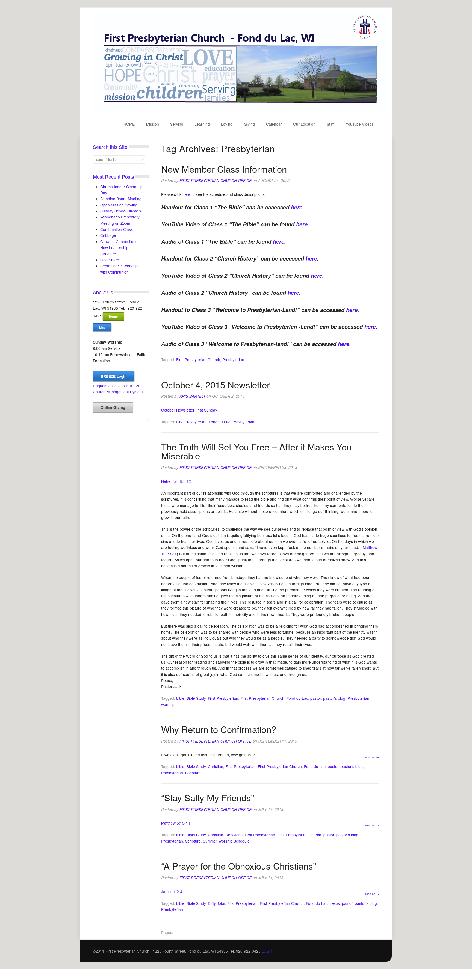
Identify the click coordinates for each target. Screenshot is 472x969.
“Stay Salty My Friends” (207, 797)
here (186, 194)
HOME (129, 124)
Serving (176, 124)
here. (294, 292)
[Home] (240, 109)
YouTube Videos (360, 124)
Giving (249, 124)
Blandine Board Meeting (120, 198)
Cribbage (108, 235)
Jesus (335, 903)
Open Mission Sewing (118, 205)
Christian (215, 766)
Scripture (193, 772)
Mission (152, 124)
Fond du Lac (219, 421)
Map (102, 327)
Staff (330, 124)
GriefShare (109, 259)
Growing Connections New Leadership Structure (118, 247)
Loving (226, 124)
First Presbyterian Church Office (215, 180)
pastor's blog (334, 698)
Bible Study (196, 698)
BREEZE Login (113, 376)
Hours (113, 316)
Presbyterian (233, 359)
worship (168, 704)
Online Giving (113, 407)
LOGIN (267, 951)
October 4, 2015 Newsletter (215, 384)
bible (180, 698)
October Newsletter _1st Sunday (189, 410)
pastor (315, 698)
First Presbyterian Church (198, 359)
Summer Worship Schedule (226, 841)
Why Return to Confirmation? (218, 729)
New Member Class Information (224, 168)
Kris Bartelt (192, 396)
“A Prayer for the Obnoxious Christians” (238, 865)
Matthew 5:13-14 (175, 823)
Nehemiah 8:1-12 (176, 481)
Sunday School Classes (120, 211)
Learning (202, 124)
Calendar (274, 124)
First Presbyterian (191, 421)
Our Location (304, 124)
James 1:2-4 (171, 891)
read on (372, 757)
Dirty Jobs (234, 834)
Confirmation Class (116, 229)
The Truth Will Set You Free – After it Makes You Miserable (256, 451)
